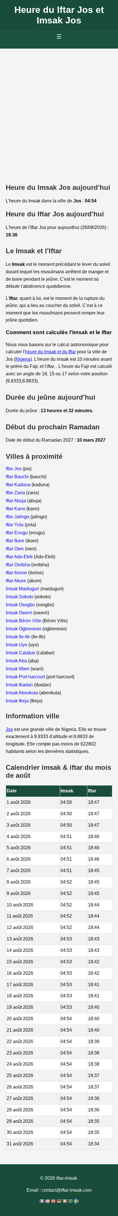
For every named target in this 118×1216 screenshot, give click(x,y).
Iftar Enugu (17, 532)
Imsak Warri (18, 668)
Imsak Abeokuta (22, 692)
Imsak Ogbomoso (24, 628)
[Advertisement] (59, 110)
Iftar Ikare (15, 540)
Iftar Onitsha (18, 564)
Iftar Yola (15, 524)
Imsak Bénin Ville (24, 620)
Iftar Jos (14, 468)
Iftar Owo (15, 548)
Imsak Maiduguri (23, 588)
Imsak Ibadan (20, 684)
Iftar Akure (16, 580)
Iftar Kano (16, 508)
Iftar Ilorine (17, 572)
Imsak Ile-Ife (18, 636)
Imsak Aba (17, 660)
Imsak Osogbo (21, 604)
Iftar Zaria (16, 492)
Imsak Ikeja (18, 700)
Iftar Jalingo (18, 516)
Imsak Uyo (17, 644)
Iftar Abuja (16, 500)
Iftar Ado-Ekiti (20, 556)
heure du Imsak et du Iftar (50, 351)
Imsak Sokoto (20, 596)
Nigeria (22, 359)
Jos (9, 729)
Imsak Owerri (20, 612)
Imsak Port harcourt (26, 676)
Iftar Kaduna (19, 484)
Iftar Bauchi (18, 476)
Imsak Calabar (21, 652)
